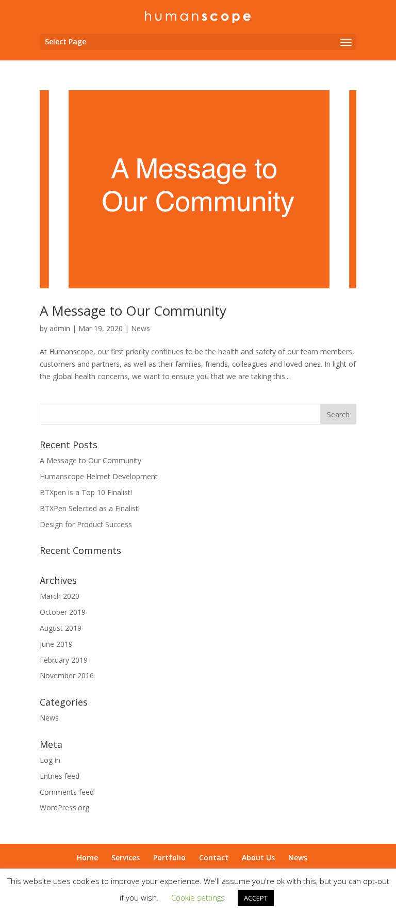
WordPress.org (64, 807)
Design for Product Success (86, 524)
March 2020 (59, 596)
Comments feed (67, 792)
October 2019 (63, 612)
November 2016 (67, 675)
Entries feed (59, 776)
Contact (213, 857)
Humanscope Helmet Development (99, 476)
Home (87, 857)
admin (60, 328)
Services (125, 857)
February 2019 (64, 660)
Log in (50, 760)
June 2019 (56, 644)
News (140, 328)
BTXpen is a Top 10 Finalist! (86, 492)
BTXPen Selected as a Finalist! (90, 508)
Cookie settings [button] (198, 897)
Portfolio (169, 857)
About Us (258, 857)
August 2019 (60, 628)
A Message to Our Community (133, 310)
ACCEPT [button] (256, 898)
